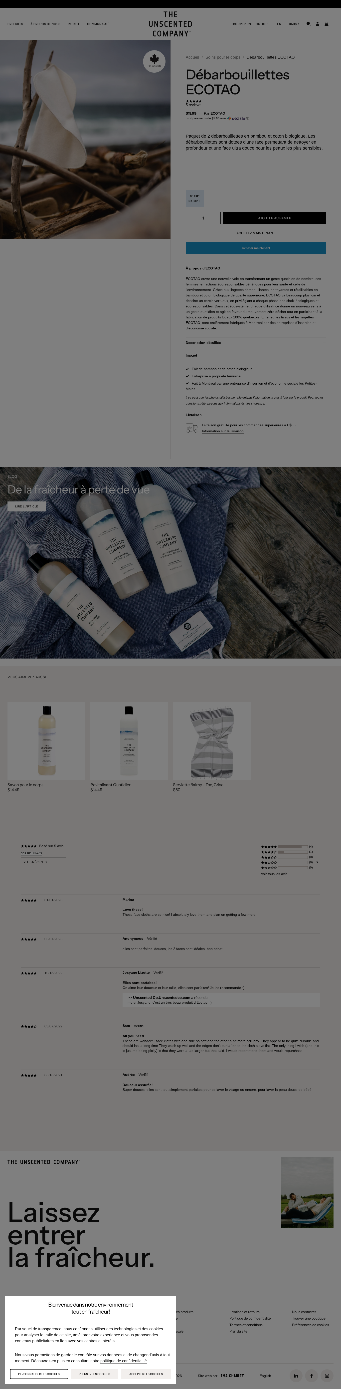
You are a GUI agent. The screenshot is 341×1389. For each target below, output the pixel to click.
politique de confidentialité (123, 1361)
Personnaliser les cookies (39, 1374)
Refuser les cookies (94, 1374)
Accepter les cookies (146, 1374)
